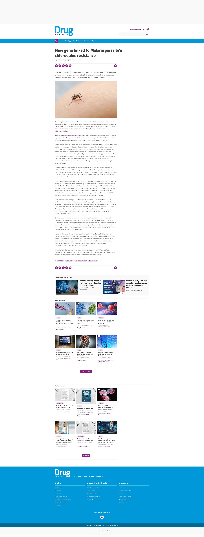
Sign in (95, 62)
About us (121, 488)
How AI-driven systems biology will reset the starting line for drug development (107, 440)
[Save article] (115, 65)
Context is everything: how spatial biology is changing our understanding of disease (136, 284)
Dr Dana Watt (106, 446)
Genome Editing (69, 261)
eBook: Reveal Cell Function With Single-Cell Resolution (85, 409)
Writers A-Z (97, 525)
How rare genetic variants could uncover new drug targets (105, 354)
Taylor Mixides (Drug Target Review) (64, 60)
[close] (116, 62)
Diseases (57, 494)
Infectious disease (93, 261)
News (58, 317)
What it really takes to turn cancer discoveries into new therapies (106, 321)
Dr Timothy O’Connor (91, 288)
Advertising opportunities (94, 488)
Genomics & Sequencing (81, 261)
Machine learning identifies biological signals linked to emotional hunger (90, 283)
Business (57, 505)
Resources (58, 490)
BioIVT (65, 446)
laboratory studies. (61, 131)
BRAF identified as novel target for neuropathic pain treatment (85, 354)
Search (146, 33)
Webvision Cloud (106, 530)
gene (93, 126)
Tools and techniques (61, 503)
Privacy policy (123, 499)
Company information (125, 490)
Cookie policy (123, 503)
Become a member (135, 29)
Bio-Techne (67, 412)
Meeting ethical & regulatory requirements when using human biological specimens (64, 440)
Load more (86, 455)
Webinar (101, 317)
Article (79, 317)
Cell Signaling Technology (104, 326)
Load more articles (86, 372)
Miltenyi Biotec (138, 290)
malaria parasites (97, 122)
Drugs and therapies (61, 496)
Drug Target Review (82, 328)
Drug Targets (60, 261)
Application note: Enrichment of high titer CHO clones (64, 406)
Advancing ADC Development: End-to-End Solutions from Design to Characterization (106, 407)
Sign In (145, 29)
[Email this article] (70, 65)
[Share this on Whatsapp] (66, 65)
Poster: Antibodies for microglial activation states (85, 439)
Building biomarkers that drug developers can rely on (64, 353)
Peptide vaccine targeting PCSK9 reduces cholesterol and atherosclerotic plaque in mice (64, 322)
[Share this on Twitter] (59, 65)
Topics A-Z (89, 525)
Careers (121, 494)
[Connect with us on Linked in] (102, 517)
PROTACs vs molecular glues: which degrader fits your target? (85, 321)
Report (58, 350)
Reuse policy (90, 499)
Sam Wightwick (60, 329)
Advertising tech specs (93, 494)
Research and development (63, 499)
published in (74, 136)
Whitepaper (60, 403)
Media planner (91, 490)
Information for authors (93, 496)
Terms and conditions (125, 496)
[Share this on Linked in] (63, 65)
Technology (58, 488)
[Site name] (64, 35)
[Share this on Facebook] (56, 65)
